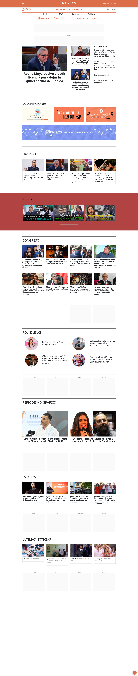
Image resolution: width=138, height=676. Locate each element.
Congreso (75, 14)
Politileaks (91, 14)
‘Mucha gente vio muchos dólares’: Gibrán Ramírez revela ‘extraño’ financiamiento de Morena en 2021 (105, 263)
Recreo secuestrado (102, 75)
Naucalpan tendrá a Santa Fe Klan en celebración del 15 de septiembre (33, 498)
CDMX (61, 14)
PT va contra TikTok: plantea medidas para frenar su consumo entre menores (80, 290)
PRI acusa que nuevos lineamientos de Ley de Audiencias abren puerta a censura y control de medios (104, 291)
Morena (96, 18)
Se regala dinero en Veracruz (102, 560)
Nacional (46, 14)
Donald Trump (60, 18)
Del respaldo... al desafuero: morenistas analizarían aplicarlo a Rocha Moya (102, 343)
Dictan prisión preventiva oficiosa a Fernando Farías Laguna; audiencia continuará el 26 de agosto (104, 53)
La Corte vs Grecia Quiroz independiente (104, 81)
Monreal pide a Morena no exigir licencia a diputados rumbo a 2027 (57, 289)
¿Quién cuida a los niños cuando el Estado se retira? (56, 561)
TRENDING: (44, 18)
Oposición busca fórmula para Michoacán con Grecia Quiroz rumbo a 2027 (102, 359)
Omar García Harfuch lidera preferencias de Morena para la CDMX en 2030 (45, 440)
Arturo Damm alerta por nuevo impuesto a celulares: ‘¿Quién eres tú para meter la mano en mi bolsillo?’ (104, 65)
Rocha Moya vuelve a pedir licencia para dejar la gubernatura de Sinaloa (45, 77)
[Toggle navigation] (23, 3)
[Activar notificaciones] (135, 673)
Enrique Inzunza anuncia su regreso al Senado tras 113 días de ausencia (56, 262)
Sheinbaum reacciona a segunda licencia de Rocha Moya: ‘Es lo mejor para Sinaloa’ (33, 176)
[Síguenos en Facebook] (27, 9)
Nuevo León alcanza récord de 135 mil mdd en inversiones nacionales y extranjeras (56, 499)
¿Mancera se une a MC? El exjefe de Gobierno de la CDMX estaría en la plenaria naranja (54, 359)
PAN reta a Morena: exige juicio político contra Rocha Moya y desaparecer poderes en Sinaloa (80, 86)
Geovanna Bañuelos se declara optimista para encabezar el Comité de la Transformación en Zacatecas (104, 500)
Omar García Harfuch (80, 18)
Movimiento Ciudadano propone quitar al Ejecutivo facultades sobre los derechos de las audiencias (33, 291)
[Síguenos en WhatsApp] (23, 9)
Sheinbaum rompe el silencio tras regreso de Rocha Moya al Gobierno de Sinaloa (80, 61)
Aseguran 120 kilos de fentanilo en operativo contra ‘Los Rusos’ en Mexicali (79, 499)
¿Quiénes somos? (110, 9)
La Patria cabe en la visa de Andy (80, 560)
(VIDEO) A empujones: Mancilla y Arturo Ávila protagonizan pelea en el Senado (80, 262)
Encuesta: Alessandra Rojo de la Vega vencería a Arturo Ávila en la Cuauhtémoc (92, 440)
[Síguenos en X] (30, 9)
